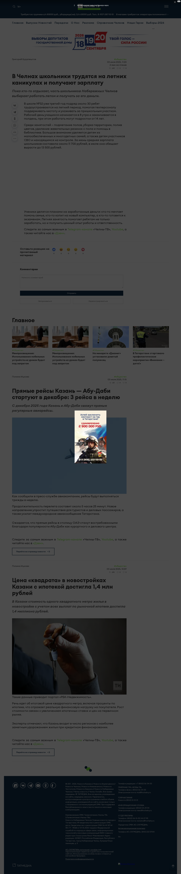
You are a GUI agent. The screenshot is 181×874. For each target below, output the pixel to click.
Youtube (117, 229)
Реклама (88, 22)
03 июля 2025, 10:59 (117, 569)
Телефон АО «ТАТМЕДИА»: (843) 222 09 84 (136, 832)
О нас (75, 22)
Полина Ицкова (20, 376)
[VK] (23, 785)
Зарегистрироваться (98, 301)
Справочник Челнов (110, 22)
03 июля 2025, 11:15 (117, 379)
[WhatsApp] (14, 125)
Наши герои (135, 22)
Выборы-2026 (155, 22)
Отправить (71, 293)
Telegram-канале (79, 229)
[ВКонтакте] (14, 105)
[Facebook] (53, 785)
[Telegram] (14, 112)
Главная (17, 22)
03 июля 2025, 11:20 (117, 62)
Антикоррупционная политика (131, 828)
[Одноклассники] (14, 118)
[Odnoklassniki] (45, 785)
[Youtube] (38, 785)
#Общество (120, 59)
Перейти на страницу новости (31, 551)
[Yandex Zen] (15, 785)
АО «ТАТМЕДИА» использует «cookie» (81, 850)
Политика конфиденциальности (79, 859)
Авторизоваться (45, 301)
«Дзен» (59, 233)
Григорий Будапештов (24, 59)
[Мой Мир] (14, 132)
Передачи (61, 22)
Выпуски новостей (39, 22)
